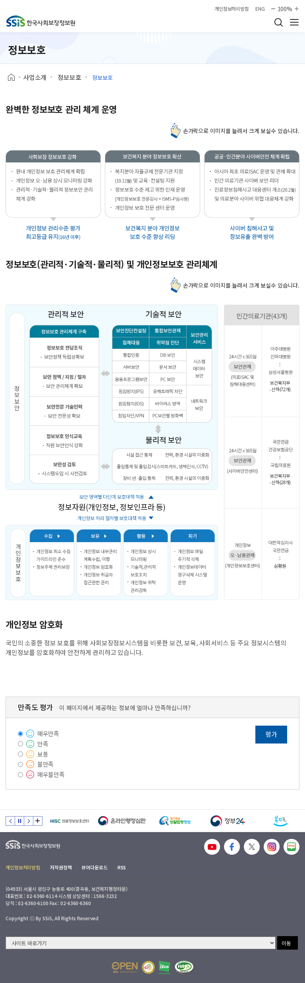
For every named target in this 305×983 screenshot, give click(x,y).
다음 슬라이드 (28, 821)
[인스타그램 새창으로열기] (272, 847)
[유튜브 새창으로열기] (212, 847)
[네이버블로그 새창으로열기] (291, 847)
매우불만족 (51, 774)
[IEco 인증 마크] (164, 967)
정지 (19, 821)
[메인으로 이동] (40, 21)
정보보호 (69, 77)
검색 (278, 22)
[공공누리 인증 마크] (125, 967)
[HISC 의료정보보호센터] (69, 821)
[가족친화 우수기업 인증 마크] (148, 967)
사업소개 (34, 77)
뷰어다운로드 (94, 867)
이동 (286, 943)
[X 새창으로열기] (252, 847)
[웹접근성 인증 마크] (184, 967)
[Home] (14, 77)
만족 (42, 744)
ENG (260, 8)
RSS (122, 867)
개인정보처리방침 (231, 8)
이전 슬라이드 (10, 821)
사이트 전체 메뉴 (294, 22)
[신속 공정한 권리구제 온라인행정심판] (122, 821)
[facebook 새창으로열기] (232, 847)
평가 (271, 734)
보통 (42, 754)
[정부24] (227, 821)
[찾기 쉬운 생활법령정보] (175, 821)
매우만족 (48, 733)
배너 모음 (37, 821)
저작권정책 (60, 867)
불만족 (45, 764)
